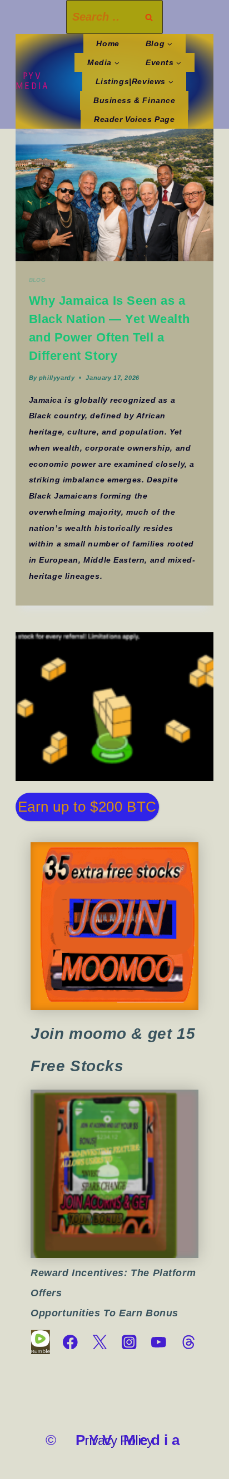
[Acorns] (114, 1174)
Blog (37, 280)
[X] (99, 1342)
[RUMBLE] (40, 1342)
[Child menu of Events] (163, 62)
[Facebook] (70, 1342)
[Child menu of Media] (103, 62)
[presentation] (115, 195)
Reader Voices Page (134, 119)
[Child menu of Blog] (158, 43)
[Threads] (188, 1342)
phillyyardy (56, 377)
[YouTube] (158, 1342)
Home (107, 43)
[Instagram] (129, 1342)
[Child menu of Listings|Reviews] (134, 81)
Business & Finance (134, 100)
